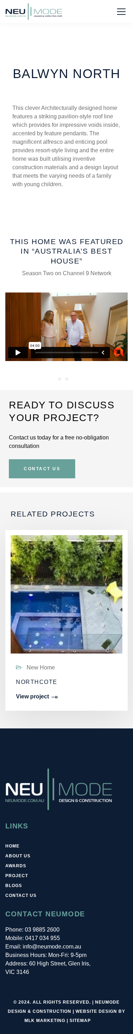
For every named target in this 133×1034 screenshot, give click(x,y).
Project (16, 875)
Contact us (21, 895)
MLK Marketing (44, 1020)
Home (12, 846)
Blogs (13, 885)
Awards (15, 865)
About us (18, 855)
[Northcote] (66, 614)
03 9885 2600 (42, 930)
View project (32, 696)
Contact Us (42, 468)
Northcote (36, 682)
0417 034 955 (42, 938)
